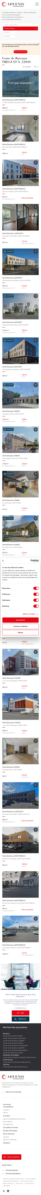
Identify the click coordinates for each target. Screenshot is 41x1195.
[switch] (36, 594)
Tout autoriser (20, 620)
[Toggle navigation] (37, 4)
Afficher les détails (29, 614)
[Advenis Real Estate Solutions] (12, 4)
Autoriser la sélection (20, 626)
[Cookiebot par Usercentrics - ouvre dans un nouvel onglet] (30, 561)
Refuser (20, 632)
